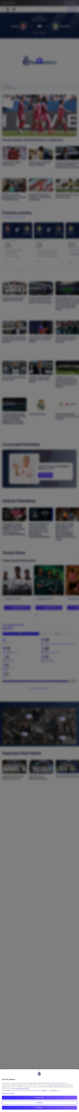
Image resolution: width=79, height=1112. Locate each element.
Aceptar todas (39, 1097)
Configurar (39, 1102)
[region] (39, 1090)
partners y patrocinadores (22, 1088)
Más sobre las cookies (8, 1093)
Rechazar (39, 1107)
